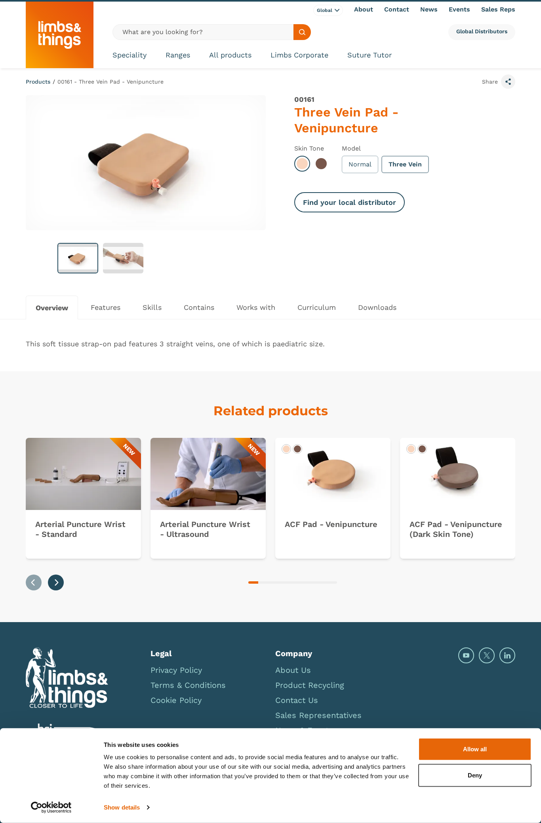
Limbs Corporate (299, 55)
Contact (396, 9)
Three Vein (405, 164)
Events (459, 9)
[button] (77, 258)
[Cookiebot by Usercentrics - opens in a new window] (51, 807)
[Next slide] (56, 582)
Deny (475, 774)
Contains (199, 307)
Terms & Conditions (188, 685)
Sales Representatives (318, 715)
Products (38, 81)
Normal (360, 164)
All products (230, 55)
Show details (122, 807)
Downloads (377, 307)
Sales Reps (498, 9)
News (429, 9)
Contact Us (296, 700)
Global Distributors (481, 31)
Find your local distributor (349, 202)
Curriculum (316, 307)
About (363, 9)
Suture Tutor (369, 55)
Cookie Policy (176, 700)
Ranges (178, 55)
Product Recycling (309, 685)
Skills (152, 307)
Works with (255, 307)
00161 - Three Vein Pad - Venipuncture (110, 81)
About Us (293, 670)
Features (105, 307)
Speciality (129, 55)
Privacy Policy (176, 670)
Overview (52, 308)
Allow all (475, 749)
